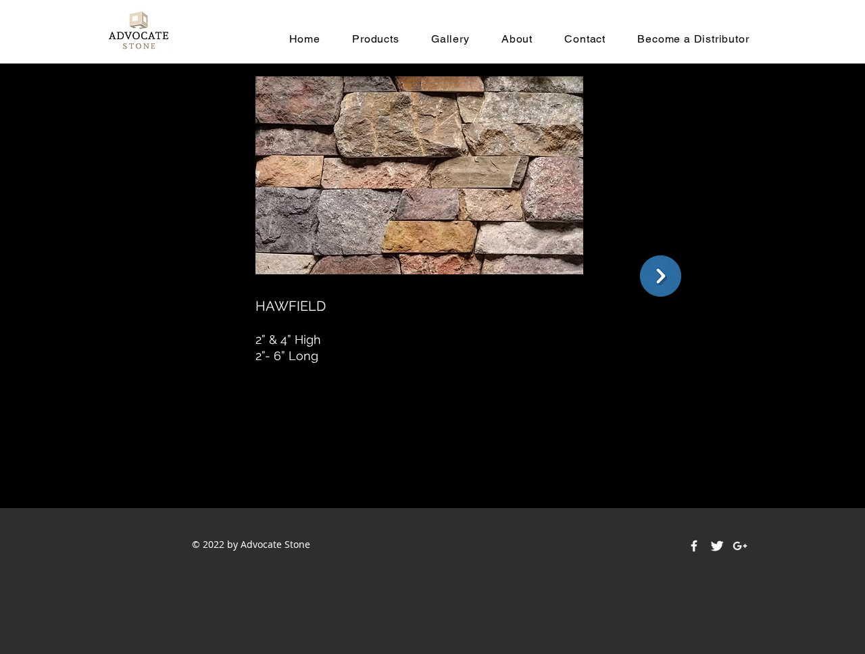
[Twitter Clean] (717, 545)
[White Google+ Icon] (740, 545)
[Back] (660, 276)
